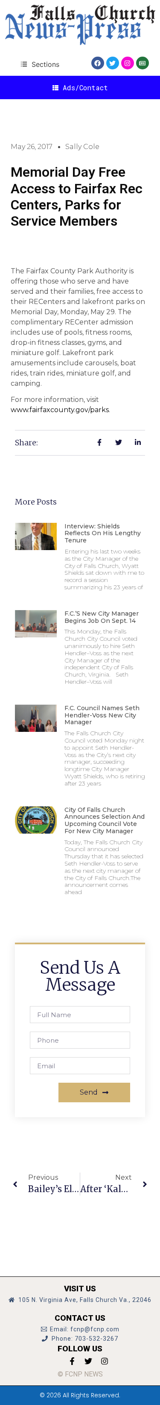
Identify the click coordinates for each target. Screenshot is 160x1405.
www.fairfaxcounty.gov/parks (60, 410)
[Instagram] (127, 63)
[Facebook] (97, 63)
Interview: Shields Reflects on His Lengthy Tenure (102, 533)
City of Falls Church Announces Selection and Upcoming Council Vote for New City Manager (104, 820)
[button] (39, 64)
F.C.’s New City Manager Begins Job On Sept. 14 (101, 617)
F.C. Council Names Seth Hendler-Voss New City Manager (102, 715)
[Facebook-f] (72, 1361)
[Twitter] (112, 63)
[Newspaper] (142, 63)
